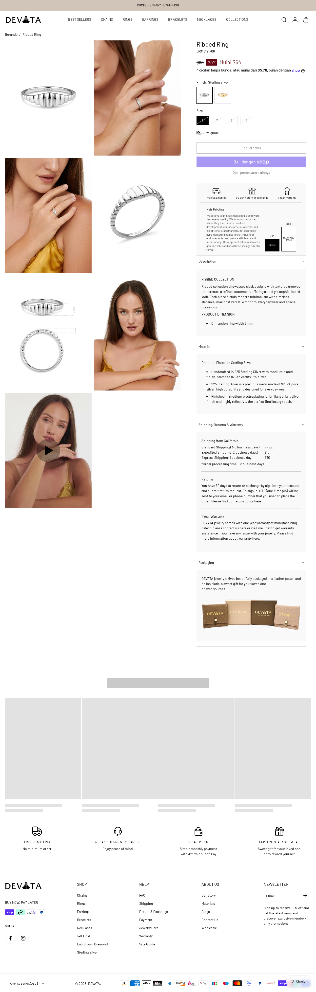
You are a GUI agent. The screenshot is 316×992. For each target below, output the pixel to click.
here (257, 501)
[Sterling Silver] (204, 95)
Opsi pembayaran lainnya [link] (251, 173)
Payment (145, 920)
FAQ (142, 895)
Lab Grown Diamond (92, 944)
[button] (251, 148)
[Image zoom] (48, 98)
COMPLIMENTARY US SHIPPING (158, 5)
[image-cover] (48, 450)
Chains (82, 895)
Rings (81, 903)
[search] (283, 19)
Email (270, 895)
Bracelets (84, 920)
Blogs (205, 911)
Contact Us (209, 920)
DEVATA (94, 983)
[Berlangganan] (305, 895)
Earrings (83, 911)
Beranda (11, 34)
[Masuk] (294, 19)
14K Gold (83, 936)
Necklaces (84, 928)
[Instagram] (23, 938)
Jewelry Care (148, 928)
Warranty (146, 936)
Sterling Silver (87, 952)
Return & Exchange (153, 911)
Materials (208, 903)
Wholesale (209, 928)
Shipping (146, 903)
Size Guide (147, 944)
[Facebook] (10, 938)
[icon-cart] (305, 19)
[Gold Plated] (223, 95)
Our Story (208, 895)
